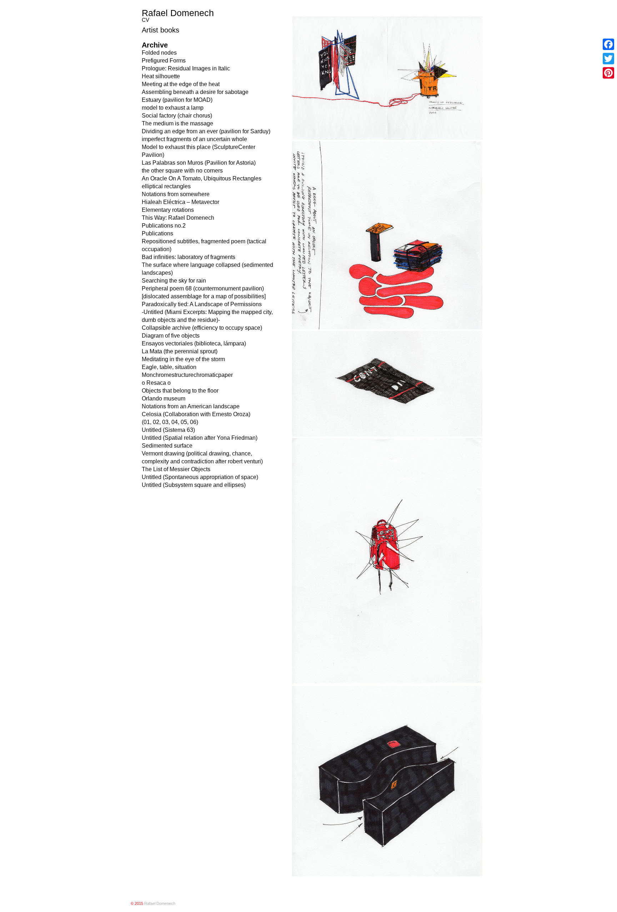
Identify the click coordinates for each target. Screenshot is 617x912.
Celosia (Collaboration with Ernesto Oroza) (196, 414)
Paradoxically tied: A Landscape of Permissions (202, 304)
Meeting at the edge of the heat (181, 84)
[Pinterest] (608, 73)
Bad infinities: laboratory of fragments (188, 257)
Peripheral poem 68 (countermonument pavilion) (203, 288)
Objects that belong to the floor (180, 391)
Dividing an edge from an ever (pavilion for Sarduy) (206, 131)
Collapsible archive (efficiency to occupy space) (202, 328)
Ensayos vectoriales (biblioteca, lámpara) (194, 343)
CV (145, 20)
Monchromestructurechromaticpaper (187, 375)
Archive (155, 45)
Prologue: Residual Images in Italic (186, 68)
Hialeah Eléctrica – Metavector (180, 202)
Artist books (160, 30)
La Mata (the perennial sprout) (179, 351)
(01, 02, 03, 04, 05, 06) (170, 422)
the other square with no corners (182, 171)
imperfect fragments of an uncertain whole (194, 139)
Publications (157, 233)
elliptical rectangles (166, 186)
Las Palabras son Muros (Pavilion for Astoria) (199, 163)
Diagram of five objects (171, 336)
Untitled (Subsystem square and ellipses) (194, 485)
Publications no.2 (164, 226)
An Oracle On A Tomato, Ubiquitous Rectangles (201, 178)
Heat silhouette (161, 76)
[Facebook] (608, 44)
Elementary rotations (168, 210)
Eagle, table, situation (169, 367)
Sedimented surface (167, 446)
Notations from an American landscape (191, 406)
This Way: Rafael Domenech (178, 218)
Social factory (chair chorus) (177, 116)
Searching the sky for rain (174, 281)
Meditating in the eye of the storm (183, 359)
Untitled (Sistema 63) (168, 430)
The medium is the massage (177, 123)
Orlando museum (163, 398)
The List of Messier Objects (176, 469)
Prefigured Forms (164, 61)
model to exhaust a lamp (173, 108)
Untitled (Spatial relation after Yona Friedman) (199, 438)
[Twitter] (608, 58)
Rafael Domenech (178, 13)
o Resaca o (156, 383)
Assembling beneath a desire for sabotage (195, 92)
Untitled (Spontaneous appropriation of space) (200, 477)
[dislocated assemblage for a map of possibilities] (204, 296)
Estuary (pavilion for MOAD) (177, 100)
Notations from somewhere (176, 194)
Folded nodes (159, 53)
